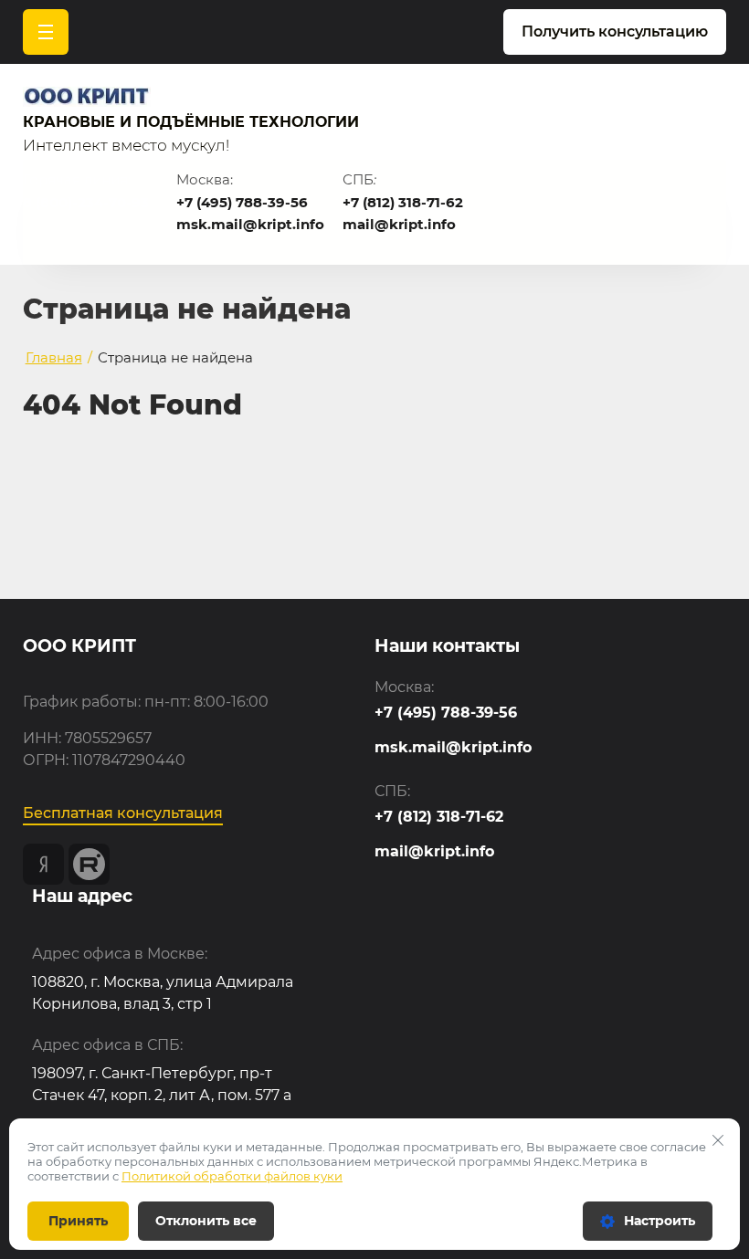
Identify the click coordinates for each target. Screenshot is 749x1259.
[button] (614, 32)
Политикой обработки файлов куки (232, 1176)
